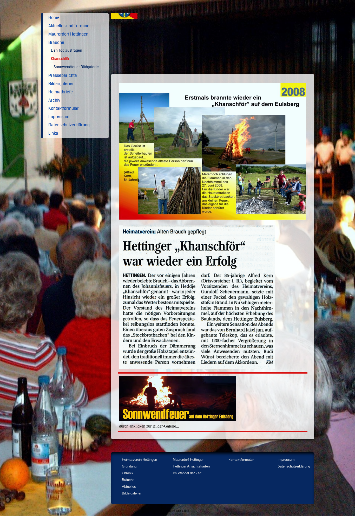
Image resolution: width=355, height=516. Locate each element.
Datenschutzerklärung (69, 125)
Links (53, 133)
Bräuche (56, 42)
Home (54, 17)
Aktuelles (129, 487)
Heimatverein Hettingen (139, 460)
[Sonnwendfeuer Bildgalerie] (177, 419)
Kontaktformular (63, 108)
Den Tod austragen (66, 50)
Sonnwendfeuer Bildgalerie (76, 67)
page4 (185, 510)
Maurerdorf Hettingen (68, 34)
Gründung (129, 466)
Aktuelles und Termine (68, 26)
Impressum (58, 117)
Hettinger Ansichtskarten (191, 466)
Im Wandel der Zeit (187, 473)
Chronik (127, 473)
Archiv (54, 100)
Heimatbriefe (60, 92)
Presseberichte (62, 75)
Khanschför (60, 58)
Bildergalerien (61, 84)
